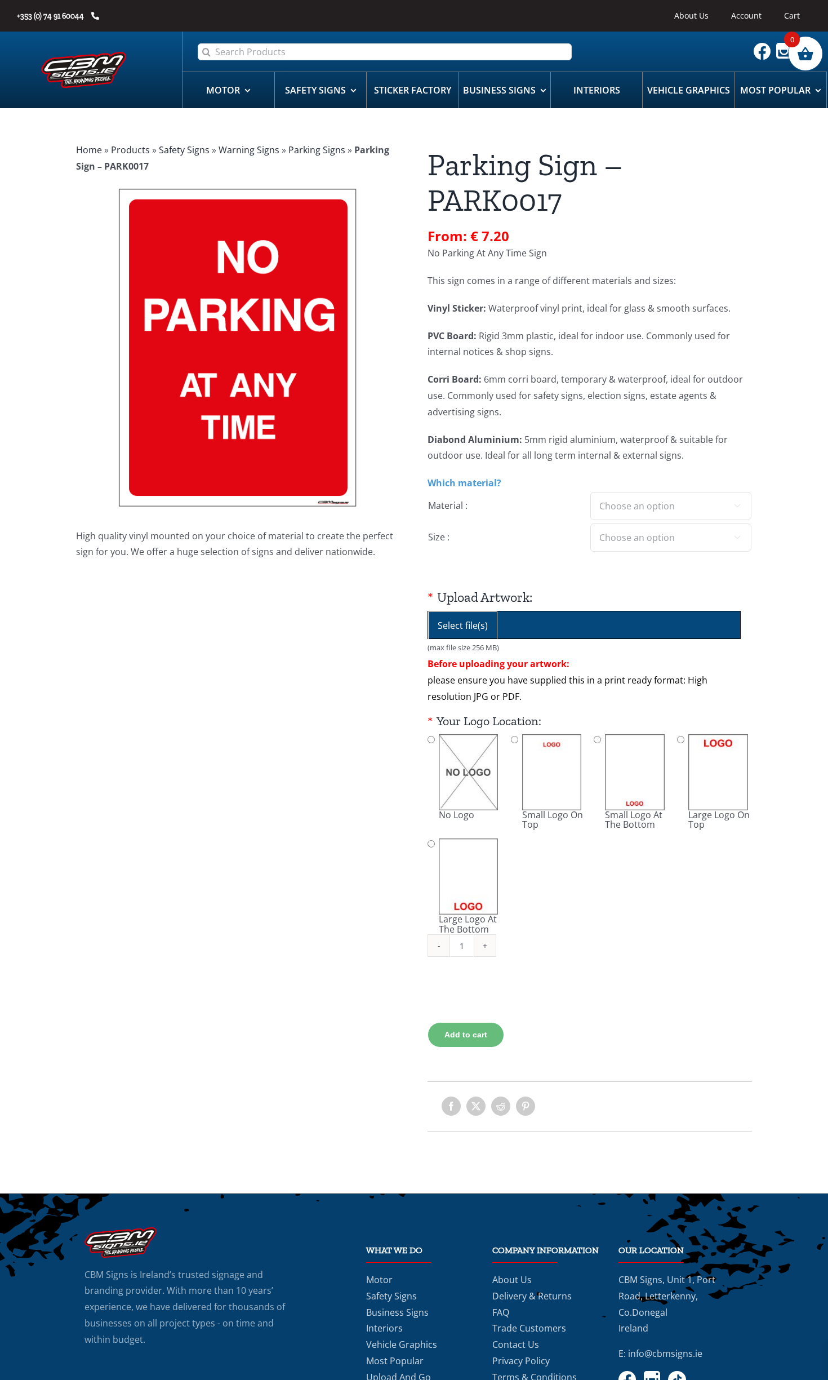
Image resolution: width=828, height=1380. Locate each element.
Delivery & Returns (532, 1296)
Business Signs (397, 1312)
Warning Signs (249, 150)
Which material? (464, 483)
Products (130, 150)
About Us (512, 1279)
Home (89, 150)
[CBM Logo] (84, 56)
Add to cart (465, 1034)
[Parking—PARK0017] (238, 348)
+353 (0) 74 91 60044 (51, 16)
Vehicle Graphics (401, 1344)
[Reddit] (500, 1106)
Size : (438, 537)
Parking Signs (316, 150)
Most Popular (395, 1361)
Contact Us (515, 1344)
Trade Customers (529, 1328)
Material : (448, 505)
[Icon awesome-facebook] (765, 47)
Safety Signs (184, 150)
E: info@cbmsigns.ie (660, 1353)
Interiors (384, 1328)
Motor (379, 1279)
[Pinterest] (525, 1106)
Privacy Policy (521, 1361)
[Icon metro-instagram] (787, 47)
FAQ (500, 1312)
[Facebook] (451, 1106)
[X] (476, 1106)
